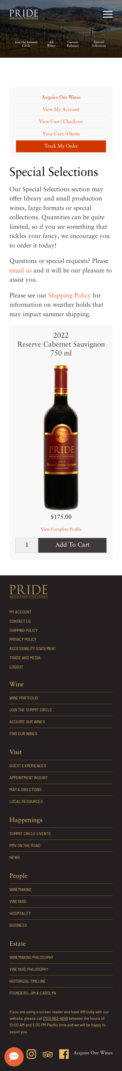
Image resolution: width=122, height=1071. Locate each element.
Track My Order (61, 146)
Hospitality (20, 913)
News (14, 857)
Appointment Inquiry (28, 777)
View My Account (61, 109)
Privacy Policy (22, 639)
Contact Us (20, 621)
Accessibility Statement (32, 648)
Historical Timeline (27, 981)
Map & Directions (25, 789)
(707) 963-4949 (55, 1018)
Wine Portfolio (23, 698)
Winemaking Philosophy (31, 957)
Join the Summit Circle (26, 44)
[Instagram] (31, 1055)
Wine (16, 685)
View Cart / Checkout (61, 122)
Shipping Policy (69, 296)
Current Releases (72, 44)
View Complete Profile (61, 529)
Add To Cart (72, 545)
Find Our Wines (23, 733)
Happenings (25, 820)
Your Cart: (61, 134)
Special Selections (99, 44)
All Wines (51, 44)
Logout (16, 667)
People (18, 876)
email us (20, 271)
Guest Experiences (27, 765)
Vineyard (17, 901)
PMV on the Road (24, 845)
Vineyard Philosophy (28, 969)
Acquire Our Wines (27, 721)
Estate (17, 944)
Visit (15, 752)
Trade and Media (25, 657)
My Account (20, 612)
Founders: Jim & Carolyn (32, 993)
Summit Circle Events (30, 833)
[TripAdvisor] (48, 1055)
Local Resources (26, 801)
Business (18, 925)
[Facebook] (64, 1055)
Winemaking (20, 889)
